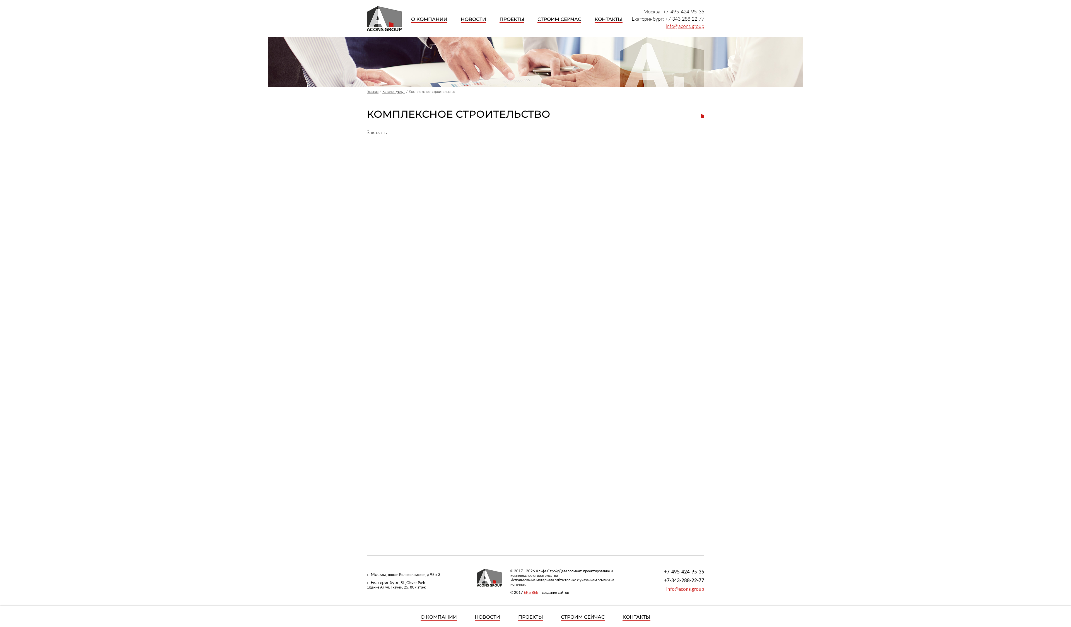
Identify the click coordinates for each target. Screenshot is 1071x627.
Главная (372, 91)
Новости (473, 19)
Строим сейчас (559, 19)
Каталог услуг (393, 91)
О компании (429, 19)
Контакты (609, 19)
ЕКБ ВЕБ (531, 592)
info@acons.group (685, 26)
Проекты (512, 19)
